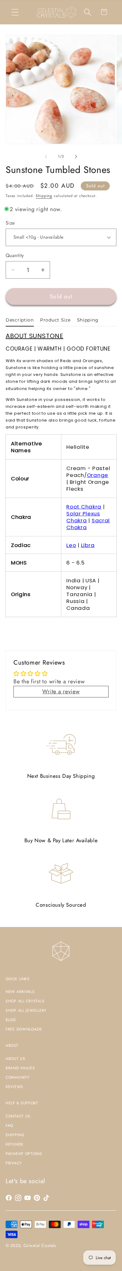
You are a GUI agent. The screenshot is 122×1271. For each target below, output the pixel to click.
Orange (97, 475)
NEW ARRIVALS (20, 992)
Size (10, 223)
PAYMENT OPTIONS (24, 1154)
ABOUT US (15, 1058)
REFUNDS (14, 1144)
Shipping (44, 196)
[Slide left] (46, 157)
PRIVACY (14, 1163)
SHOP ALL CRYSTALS (25, 1001)
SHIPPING (15, 1135)
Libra (88, 545)
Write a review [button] (60, 691)
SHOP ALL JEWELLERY (26, 1010)
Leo (71, 545)
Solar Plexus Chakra (83, 517)
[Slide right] (76, 157)
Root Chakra (83, 506)
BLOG (11, 1020)
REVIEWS (14, 1087)
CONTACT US (18, 1116)
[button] (15, 12)
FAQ (9, 1125)
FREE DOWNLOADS (24, 1029)
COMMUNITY (17, 1077)
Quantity (15, 255)
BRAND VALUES (20, 1068)
